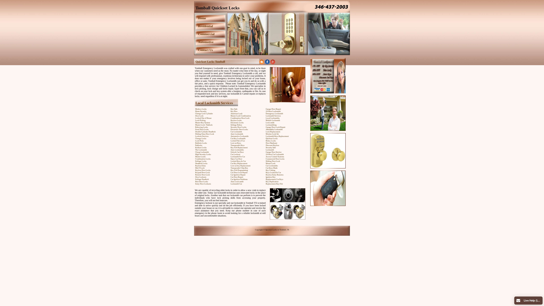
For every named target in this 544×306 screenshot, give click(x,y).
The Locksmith (201, 150)
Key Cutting (270, 170)
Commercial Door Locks (275, 159)
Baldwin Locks (201, 143)
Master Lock (270, 163)
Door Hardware (271, 143)
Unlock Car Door (237, 152)
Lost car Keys (236, 143)
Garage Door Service (273, 152)
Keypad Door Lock (202, 172)
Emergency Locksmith (274, 113)
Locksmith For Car (238, 157)
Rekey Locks (271, 141)
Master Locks (200, 157)
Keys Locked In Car (273, 172)
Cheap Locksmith (202, 152)
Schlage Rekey (236, 125)
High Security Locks (203, 154)
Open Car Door (236, 159)
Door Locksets (200, 177)
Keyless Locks (236, 120)
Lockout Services (202, 136)
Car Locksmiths (272, 166)
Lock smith (270, 123)
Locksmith (270, 150)
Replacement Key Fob (274, 184)
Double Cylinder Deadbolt (205, 132)
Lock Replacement (273, 132)
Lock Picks (199, 141)
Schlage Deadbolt (202, 179)
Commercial (206, 34)
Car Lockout (235, 154)
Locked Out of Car (238, 141)
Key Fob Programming (239, 170)
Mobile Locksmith (273, 120)
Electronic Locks (237, 123)
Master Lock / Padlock (203, 125)
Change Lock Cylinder (204, 113)
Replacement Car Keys (274, 179)
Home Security (201, 111)
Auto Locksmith (237, 134)
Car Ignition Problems (239, 179)
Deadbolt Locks (201, 163)
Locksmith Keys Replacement (277, 136)
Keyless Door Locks (203, 170)
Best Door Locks (201, 181)
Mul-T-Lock (200, 168)
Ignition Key (271, 177)
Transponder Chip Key (239, 168)
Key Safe (234, 109)
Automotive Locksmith (239, 136)
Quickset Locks (272, 138)
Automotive (205, 42)
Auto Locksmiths (237, 150)
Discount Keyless (272, 145)
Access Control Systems (275, 157)
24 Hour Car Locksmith (275, 154)
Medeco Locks (201, 109)
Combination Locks (203, 159)
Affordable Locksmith (274, 129)
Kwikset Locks (201, 147)
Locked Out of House (203, 118)
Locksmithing (271, 125)
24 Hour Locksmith (273, 111)
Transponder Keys (238, 145)
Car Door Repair (237, 177)
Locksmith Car (236, 184)
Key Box (234, 111)
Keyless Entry (200, 166)
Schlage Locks (200, 161)
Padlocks (198, 145)
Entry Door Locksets (203, 184)
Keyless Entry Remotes (274, 175)
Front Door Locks (202, 129)
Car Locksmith (236, 132)
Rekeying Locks (201, 127)
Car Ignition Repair (238, 175)
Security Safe (271, 147)
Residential (205, 26)
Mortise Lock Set (272, 134)
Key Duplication (272, 181)
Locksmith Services (273, 116)
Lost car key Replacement (240, 166)
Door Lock (199, 116)
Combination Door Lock (240, 118)
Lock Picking (200, 120)
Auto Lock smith (237, 181)
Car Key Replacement (239, 163)
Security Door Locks (238, 127)
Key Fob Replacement (239, 147)
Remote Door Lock (202, 175)
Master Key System (202, 123)
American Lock (236, 113)
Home (202, 18)
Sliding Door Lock (273, 161)
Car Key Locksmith (238, 138)
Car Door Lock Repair (239, 172)
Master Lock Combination (241, 116)
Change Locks (200, 138)
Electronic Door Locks (239, 129)
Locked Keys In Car (238, 161)
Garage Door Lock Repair (275, 127)
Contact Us (205, 50)
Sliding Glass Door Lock (204, 134)
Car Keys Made (272, 168)
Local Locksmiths (273, 118)
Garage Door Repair (273, 109)
